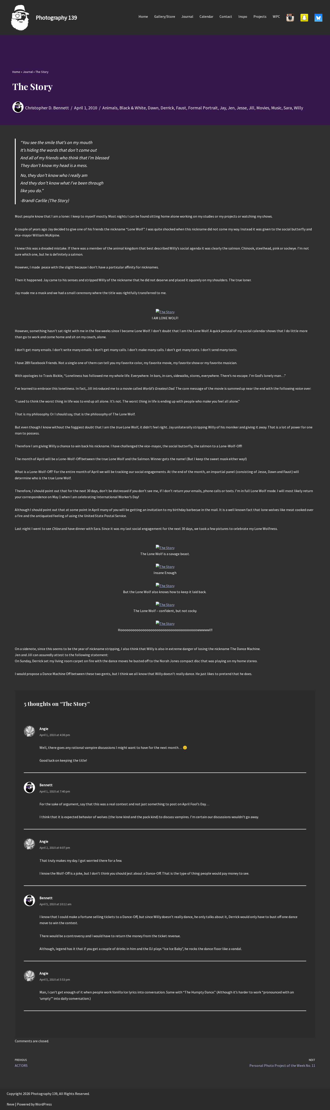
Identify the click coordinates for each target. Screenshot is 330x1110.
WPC (276, 16)
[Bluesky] (318, 18)
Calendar (206, 16)
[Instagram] (290, 18)
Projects (259, 16)
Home (143, 16)
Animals (109, 107)
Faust (181, 107)
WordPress (43, 1104)
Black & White (132, 107)
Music (276, 107)
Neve (10, 1104)
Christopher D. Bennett (47, 107)
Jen (231, 107)
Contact (226, 16)
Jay (223, 107)
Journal (187, 16)
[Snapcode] (304, 18)
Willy (298, 107)
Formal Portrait (203, 107)
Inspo (242, 16)
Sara (288, 107)
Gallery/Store (164, 16)
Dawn (153, 107)
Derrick (167, 107)
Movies (262, 107)
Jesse (242, 107)
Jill (251, 107)
